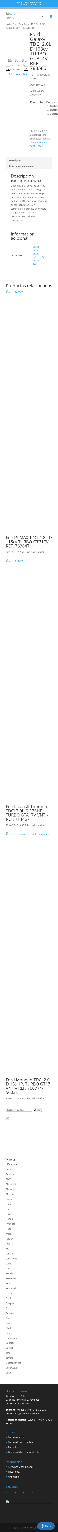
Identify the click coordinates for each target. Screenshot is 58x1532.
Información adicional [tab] (21, 166)
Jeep (8, 1243)
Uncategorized (13, 1362)
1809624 (45, 138)
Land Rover (12, 1258)
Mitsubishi (11, 1288)
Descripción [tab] (15, 160)
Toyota (9, 1357)
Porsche (10, 1308)
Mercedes (11, 1278)
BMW (8, 1179)
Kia (7, 1248)
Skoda (9, 1328)
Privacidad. (14, 1471)
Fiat (8, 1208)
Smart (9, 1333)
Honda (9, 1218)
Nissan (9, 1293)
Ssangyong (11, 1338)
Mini (8, 1283)
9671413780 (36, 146)
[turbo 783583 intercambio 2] (18, 67)
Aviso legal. (14, 1476)
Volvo (8, 1372)
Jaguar (9, 1238)
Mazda (9, 1273)
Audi (8, 1169)
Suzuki (9, 1347)
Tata (8, 1352)
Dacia (9, 1199)
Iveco (8, 1233)
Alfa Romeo (12, 1164)
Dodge (9, 1203)
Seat (8, 1323)
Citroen (10, 1194)
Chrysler (10, 1189)
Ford (15, 24)
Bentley (10, 1174)
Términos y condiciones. (21, 1466)
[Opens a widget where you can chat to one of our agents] (46, 1526)
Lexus (9, 1263)
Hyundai (10, 1223)
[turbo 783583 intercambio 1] (17, 43)
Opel (8, 1298)
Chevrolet (11, 1184)
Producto (36, 102)
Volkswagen (12, 1367)
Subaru (10, 1342)
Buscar (37, 1109)
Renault (10, 1313)
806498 (43, 142)
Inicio (8, 24)
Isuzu (9, 1228)
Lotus (9, 1268)
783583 (34, 142)
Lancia (9, 1253)
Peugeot (10, 1303)
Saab (8, 1318)
